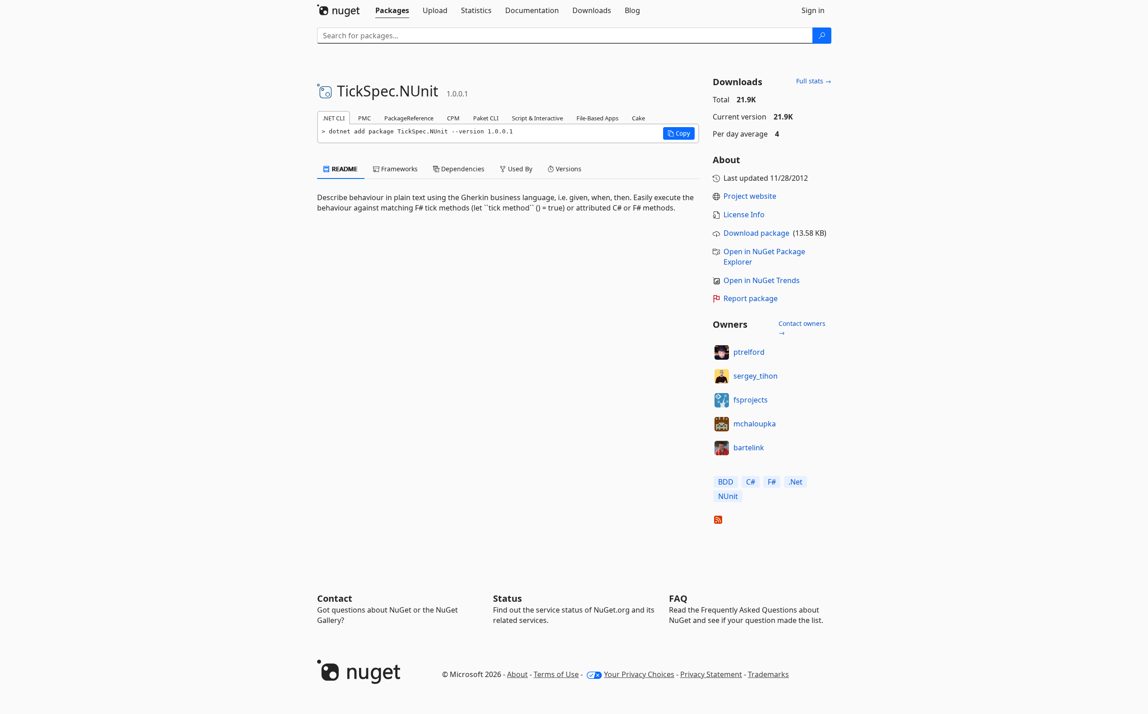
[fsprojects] (722, 400)
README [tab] (344, 169)
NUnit (728, 496)
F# (772, 482)
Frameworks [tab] (398, 169)
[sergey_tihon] (722, 376)
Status (507, 598)
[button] (679, 133)
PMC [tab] (364, 118)
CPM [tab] (453, 118)
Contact (334, 598)
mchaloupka (754, 424)
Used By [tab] (519, 169)
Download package (756, 233)
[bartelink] (722, 448)
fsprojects (750, 400)
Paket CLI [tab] (485, 118)
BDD (725, 482)
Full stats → (813, 81)
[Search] (821, 35)
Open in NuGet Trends (762, 280)
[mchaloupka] (722, 424)
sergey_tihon (755, 376)
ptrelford (749, 352)
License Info (744, 215)
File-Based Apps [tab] (597, 118)
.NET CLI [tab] (334, 118)
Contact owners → (802, 328)
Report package (751, 298)
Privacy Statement (711, 674)
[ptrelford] (722, 352)
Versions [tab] (567, 169)
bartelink (748, 448)
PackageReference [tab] (408, 118)
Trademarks (768, 674)
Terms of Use (556, 674)
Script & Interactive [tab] (537, 118)
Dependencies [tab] (461, 169)
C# (750, 482)
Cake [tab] (638, 118)
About (517, 674)
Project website (750, 196)
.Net (795, 482)
